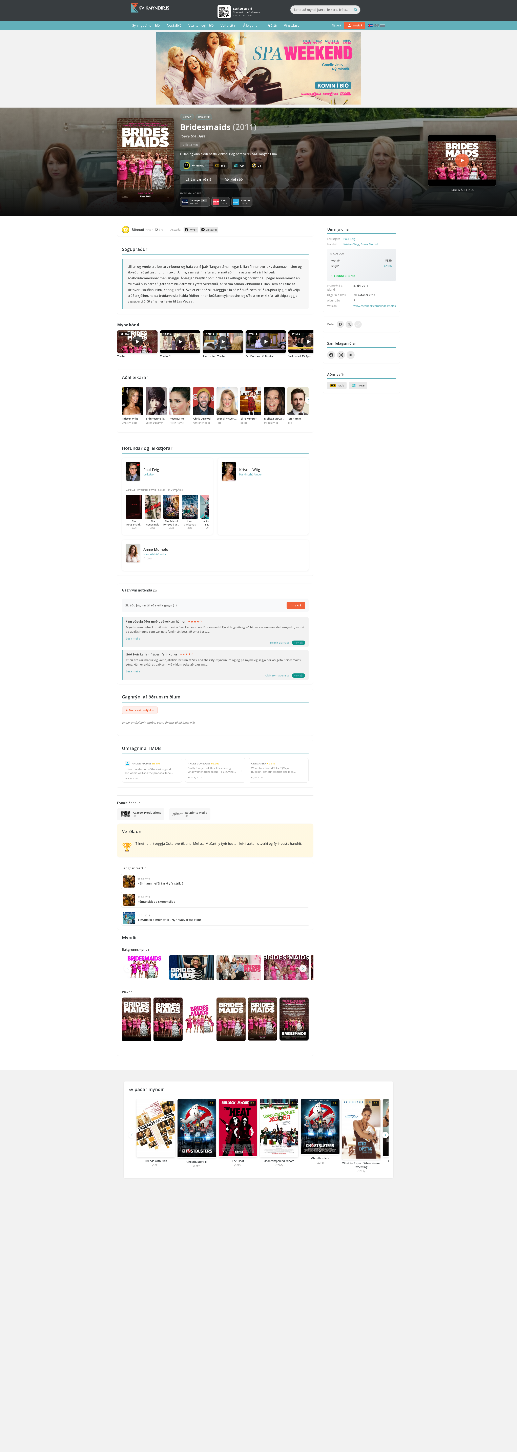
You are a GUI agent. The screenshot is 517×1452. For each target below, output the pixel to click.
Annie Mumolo (155, 549)
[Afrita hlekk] (358, 324)
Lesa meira (133, 638)
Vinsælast (291, 25)
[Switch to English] (376, 25)
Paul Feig (151, 469)
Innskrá (296, 605)
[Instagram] (341, 355)
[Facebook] (331, 355)
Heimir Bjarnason (280, 642)
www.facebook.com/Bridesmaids (374, 306)
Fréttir (272, 25)
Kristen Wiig (249, 469)
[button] (303, 968)
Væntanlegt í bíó (201, 25)
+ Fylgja (298, 642)
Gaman (187, 117)
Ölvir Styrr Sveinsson (278, 675)
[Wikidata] (351, 355)
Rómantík (204, 117)
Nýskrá (336, 25)
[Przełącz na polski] (382, 25)
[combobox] (325, 9)
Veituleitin (228, 25)
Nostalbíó (174, 25)
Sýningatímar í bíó (146, 25)
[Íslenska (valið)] (370, 25)
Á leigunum (252, 25)
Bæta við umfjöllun (139, 710)
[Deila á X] (349, 324)
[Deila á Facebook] (340, 324)
